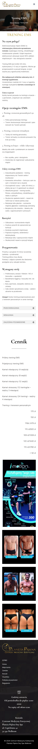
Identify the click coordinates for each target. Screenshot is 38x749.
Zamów (5, 670)
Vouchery (5, 677)
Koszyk (4, 674)
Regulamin (6, 683)
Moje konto (6, 667)
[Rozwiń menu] (34, 4)
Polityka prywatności (9, 680)
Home (4, 664)
